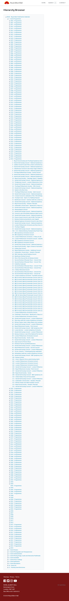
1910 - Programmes (16, 94)
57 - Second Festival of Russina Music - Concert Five (26, 272)
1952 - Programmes (16, 402)
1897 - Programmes (16, 69)
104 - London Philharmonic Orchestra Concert (25, 365)
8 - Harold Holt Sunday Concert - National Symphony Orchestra (29, 174)
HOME (43, 3)
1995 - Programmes (16, 489)
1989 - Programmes (16, 474)
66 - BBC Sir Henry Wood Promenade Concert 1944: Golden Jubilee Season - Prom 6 (35, 289)
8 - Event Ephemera (14, 561)
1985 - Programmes (16, 466)
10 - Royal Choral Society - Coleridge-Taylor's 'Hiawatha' (27, 178)
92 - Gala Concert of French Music (21, 342)
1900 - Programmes (16, 75)
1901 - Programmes (16, 77)
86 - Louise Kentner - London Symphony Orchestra (26, 330)
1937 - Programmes (16, 147)
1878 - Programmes (16, 38)
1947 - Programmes (16, 392)
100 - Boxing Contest (18, 357)
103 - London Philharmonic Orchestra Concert (25, 363)
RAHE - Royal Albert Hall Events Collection (18, 17)
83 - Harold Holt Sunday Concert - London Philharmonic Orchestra (30, 324)
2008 (11, 515)
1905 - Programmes (16, 85)
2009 (11, 517)
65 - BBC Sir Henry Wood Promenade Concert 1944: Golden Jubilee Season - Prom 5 (35, 287)
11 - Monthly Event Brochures (17, 567)
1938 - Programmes (16, 149)
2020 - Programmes (16, 538)
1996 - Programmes (16, 491)
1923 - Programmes (16, 120)
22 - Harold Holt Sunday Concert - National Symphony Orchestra (30, 201)
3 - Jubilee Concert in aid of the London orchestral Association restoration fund (34, 164)
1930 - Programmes (16, 133)
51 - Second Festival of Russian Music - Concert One (26, 260)
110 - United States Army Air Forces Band (23, 377)
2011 (11, 520)
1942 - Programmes (16, 155)
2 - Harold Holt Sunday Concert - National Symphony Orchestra (29, 163)
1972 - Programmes (16, 441)
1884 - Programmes (16, 46)
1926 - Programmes (16, 126)
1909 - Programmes (16, 93)
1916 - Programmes (16, 106)
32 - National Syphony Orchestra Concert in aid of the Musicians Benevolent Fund (34, 221)
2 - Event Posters (13, 550)
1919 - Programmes (16, 112)
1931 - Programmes (16, 135)
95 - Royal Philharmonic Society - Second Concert (26, 347)
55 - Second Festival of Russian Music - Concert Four (26, 268)
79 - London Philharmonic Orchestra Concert (24, 316)
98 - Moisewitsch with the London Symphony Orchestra (27, 353)
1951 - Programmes (16, 400)
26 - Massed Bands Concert (19, 209)
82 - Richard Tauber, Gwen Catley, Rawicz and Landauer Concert (29, 322)
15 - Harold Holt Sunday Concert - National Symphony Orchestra (30, 188)
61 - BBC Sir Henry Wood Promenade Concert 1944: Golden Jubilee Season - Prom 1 (35, 279)
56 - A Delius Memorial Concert (20, 270)
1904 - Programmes (16, 83)
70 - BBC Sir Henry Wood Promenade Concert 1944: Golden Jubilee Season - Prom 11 (36, 299)
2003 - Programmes (16, 505)
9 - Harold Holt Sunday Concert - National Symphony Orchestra (29, 176)
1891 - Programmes (16, 57)
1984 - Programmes (16, 464)
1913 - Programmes (16, 100)
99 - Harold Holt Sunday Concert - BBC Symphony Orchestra (29, 355)
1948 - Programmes (16, 394)
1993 (11, 482)
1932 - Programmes (16, 137)
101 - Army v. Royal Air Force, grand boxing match (26, 359)
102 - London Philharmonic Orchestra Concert (25, 361)
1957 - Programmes (16, 412)
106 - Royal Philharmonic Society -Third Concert (25, 369)
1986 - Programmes (16, 468)
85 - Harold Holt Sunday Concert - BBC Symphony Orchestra (29, 328)
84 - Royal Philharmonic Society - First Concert (25, 326)
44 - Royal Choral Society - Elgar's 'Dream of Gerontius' (27, 246)
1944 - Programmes (16, 159)
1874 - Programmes (16, 30)
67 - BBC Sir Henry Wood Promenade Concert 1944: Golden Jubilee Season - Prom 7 (35, 291)
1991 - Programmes (16, 478)
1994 (11, 487)
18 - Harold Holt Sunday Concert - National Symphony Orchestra (30, 194)
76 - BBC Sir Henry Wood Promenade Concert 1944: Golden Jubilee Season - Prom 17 (36, 310)
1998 (11, 495)
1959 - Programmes (16, 415)
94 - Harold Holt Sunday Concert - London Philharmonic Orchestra (30, 345)
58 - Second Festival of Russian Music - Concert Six (26, 273)
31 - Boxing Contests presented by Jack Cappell (25, 219)
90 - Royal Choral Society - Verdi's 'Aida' (23, 338)
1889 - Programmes (16, 54)
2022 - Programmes (16, 542)
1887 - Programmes (16, 52)
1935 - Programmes (16, 143)
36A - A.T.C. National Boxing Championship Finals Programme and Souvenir (33, 231)
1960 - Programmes (16, 417)
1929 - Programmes (16, 131)
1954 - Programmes (16, 406)
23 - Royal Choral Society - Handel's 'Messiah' (24, 203)
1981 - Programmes (16, 458)
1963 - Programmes (16, 423)
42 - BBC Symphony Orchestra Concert (23, 242)
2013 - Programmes (16, 524)
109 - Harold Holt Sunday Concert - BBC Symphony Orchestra (29, 375)
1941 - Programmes (16, 153)
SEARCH (50, 3)
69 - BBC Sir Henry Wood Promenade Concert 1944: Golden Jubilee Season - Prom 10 (36, 297)
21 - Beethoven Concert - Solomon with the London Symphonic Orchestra (32, 200)
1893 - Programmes (16, 61)
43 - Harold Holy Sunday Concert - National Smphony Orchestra (30, 244)
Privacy (12, 577)
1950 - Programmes (16, 398)
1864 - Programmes (16, 21)
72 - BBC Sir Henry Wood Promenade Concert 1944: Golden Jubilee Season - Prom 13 (36, 303)
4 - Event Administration (15, 553)
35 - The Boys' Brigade (18, 227)
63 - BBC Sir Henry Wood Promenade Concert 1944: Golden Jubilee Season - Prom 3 (35, 283)
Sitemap (6, 577)
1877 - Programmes (16, 36)
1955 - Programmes (16, 408)
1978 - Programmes (16, 452)
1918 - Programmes (16, 110)
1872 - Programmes (16, 26)
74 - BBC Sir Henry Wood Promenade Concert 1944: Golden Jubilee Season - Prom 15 (36, 306)
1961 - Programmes (16, 419)
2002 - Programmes (16, 503)
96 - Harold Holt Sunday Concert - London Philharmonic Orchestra (30, 349)
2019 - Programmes (16, 536)
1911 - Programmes (16, 96)
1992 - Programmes (16, 480)
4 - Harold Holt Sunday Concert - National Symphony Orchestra (29, 166)
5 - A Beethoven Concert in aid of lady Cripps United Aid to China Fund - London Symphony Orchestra (40, 168)
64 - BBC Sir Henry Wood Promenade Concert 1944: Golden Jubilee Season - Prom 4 (35, 285)
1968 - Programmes (16, 433)
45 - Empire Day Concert (19, 248)
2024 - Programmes (16, 546)
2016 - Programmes (16, 530)
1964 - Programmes (16, 425)
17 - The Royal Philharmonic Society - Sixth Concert (26, 192)
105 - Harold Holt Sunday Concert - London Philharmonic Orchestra (31, 367)
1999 (11, 497)
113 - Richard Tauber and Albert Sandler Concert (25, 382)
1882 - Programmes (16, 42)
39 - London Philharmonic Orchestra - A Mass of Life (26, 236)
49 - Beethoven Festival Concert (21, 256)
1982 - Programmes (16, 460)
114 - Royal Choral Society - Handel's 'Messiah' (25, 384)
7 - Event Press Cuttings (15, 559)
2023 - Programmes (16, 544)
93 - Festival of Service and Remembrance (23, 343)
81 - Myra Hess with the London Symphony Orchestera (27, 320)
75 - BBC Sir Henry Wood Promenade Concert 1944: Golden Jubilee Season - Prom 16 (36, 308)
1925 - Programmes (16, 124)
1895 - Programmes (16, 65)
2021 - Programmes (16, 540)
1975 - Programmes (16, 447)
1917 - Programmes (16, 108)
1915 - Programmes (16, 104)
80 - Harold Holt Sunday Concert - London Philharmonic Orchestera (31, 318)
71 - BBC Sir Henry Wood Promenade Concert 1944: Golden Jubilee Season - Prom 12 (36, 301)
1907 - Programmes (16, 89)
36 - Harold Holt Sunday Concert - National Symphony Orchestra (30, 229)
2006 (11, 511)
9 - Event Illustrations (14, 563)
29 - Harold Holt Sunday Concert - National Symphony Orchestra (30, 215)
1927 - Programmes (16, 128)
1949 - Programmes (16, 396)
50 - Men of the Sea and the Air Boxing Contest (25, 258)
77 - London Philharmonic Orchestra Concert (24, 312)
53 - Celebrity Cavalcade (19, 264)
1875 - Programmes (16, 32)
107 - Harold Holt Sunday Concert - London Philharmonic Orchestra (31, 371)
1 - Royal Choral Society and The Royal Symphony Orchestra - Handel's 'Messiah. (34, 161)
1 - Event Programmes (15, 19)
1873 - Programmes (16, 28)
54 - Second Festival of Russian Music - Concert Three (27, 266)
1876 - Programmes (16, 34)
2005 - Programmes (16, 509)
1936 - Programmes (16, 145)
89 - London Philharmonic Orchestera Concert (25, 336)
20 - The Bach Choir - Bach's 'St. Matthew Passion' (26, 198)
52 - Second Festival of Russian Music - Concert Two (26, 262)
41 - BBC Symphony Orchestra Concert (23, 240)
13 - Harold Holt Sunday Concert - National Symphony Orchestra (30, 184)
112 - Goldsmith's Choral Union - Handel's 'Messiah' (26, 380)
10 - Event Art (12, 565)
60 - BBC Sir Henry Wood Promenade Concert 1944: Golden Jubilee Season (33, 277)
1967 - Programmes (16, 431)
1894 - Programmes (16, 63)
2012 (11, 522)
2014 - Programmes (16, 526)
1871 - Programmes (16, 24)
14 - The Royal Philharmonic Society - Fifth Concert (26, 186)
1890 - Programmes (16, 56)
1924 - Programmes (16, 122)
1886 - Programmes (16, 50)
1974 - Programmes (16, 445)
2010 (11, 519)
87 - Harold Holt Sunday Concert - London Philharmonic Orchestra (30, 332)
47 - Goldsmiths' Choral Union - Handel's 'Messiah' (26, 252)
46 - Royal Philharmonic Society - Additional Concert (26, 250)
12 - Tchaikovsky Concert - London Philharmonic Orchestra (28, 182)
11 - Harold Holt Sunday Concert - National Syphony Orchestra (29, 180)
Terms (17, 577)
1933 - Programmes (16, 139)
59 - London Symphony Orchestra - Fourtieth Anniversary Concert (30, 275)
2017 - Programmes (16, 532)
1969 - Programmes (16, 435)
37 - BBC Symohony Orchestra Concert (23, 233)
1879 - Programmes (16, 40)
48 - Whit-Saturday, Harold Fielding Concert (24, 254)
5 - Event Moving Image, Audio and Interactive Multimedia (24, 555)
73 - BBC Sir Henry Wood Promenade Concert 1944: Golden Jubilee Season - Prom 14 (36, 305)
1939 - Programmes (16, 151)
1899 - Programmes (16, 73)
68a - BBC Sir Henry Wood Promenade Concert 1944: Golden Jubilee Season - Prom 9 (35, 295)
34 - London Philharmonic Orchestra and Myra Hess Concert (29, 225)
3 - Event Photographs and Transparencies (20, 552)
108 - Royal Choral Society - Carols (21, 373)
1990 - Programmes (16, 476)
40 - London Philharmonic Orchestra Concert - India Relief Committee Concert (34, 238)
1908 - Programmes (16, 91)
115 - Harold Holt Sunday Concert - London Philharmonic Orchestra (31, 386)
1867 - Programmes (16, 23)
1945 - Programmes (16, 388)
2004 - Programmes (16, 507)
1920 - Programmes (16, 114)
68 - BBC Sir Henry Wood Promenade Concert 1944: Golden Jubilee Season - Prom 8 (35, 293)
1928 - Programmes (16, 129)
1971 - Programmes (16, 439)
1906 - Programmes (16, 87)
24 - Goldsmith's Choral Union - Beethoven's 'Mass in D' (27, 205)
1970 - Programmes (16, 437)
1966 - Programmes (16, 429)
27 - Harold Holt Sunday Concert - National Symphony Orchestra (30, 211)
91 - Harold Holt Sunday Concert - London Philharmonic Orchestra (30, 340)
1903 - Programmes (16, 81)
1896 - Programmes (16, 67)
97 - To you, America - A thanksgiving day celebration (27, 351)
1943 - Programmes (16, 157)
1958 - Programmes (16, 413)
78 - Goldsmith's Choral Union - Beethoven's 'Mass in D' (27, 314)
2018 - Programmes (16, 534)
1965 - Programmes (16, 427)
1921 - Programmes (16, 116)
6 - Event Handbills (14, 557)
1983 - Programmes (16, 462)
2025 (11, 548)
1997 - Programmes (16, 493)
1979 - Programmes (16, 454)
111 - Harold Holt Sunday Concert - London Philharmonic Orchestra (31, 378)
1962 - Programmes (16, 421)
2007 (11, 513)
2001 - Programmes (16, 501)
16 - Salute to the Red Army (19, 190)
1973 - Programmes (16, 443)
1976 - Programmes (16, 448)
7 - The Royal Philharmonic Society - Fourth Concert (26, 172)
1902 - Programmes (16, 79)
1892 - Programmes (16, 59)
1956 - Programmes (16, 410)
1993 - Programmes (16, 485)
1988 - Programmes (16, 472)
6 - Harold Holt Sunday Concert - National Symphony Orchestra (29, 170)
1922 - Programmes (16, 118)
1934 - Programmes (16, 141)
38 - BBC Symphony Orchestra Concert (23, 234)
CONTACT (62, 3)
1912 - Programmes (16, 98)
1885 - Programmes (16, 48)
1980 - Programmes (16, 456)
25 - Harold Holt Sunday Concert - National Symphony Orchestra (30, 207)
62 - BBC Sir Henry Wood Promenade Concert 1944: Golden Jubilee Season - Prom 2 (35, 281)
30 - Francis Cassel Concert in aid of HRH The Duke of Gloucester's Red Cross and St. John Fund (38, 217)
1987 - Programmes (16, 470)
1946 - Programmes (16, 390)
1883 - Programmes (16, 44)
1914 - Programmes (16, 102)
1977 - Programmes (16, 450)
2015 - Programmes (16, 528)
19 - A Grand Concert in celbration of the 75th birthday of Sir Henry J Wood (33, 196)
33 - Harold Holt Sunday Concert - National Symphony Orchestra (30, 223)
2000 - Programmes (16, 499)
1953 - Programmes (16, 404)
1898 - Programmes (16, 71)
